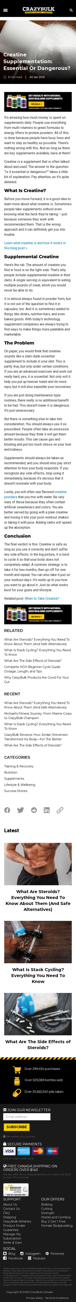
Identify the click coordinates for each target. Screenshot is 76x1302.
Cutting (46, 1209)
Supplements (14, 779)
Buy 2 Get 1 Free (53, 1221)
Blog (11, 1254)
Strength (47, 1213)
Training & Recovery (19, 766)
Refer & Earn (12, 1243)
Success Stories (15, 791)
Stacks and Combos (56, 1217)
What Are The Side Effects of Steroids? (33, 661)
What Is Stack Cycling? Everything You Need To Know (37, 652)
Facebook (15, 1258)
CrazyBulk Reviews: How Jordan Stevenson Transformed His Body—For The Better (36, 737)
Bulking (46, 1204)
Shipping (9, 1217)
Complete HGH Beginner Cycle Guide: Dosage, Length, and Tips (32, 669)
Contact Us (11, 1209)
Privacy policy (34, 1297)
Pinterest (57, 1254)
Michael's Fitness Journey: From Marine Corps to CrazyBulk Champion (38, 716)
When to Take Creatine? (42, 599)
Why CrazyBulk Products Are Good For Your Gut (36, 680)
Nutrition (10, 772)
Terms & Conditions (57, 1297)
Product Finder (14, 1226)
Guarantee (11, 1230)
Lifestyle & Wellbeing (19, 785)
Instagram (33, 1254)
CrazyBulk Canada (41, 1292)
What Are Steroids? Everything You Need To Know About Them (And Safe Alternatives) (37, 642)
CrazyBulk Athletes (17, 1221)
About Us (10, 1204)
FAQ (6, 1213)
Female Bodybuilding (57, 1226)
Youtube (39, 1258)
